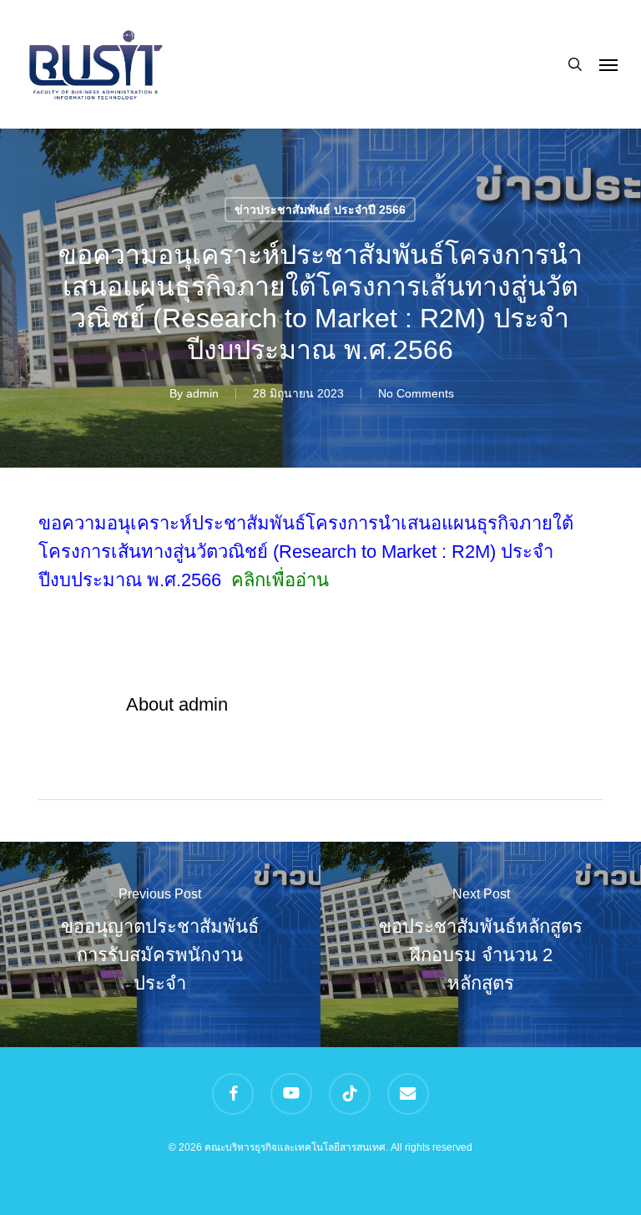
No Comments (416, 393)
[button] (608, 64)
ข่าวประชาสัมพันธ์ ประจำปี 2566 (320, 209)
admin (202, 393)
